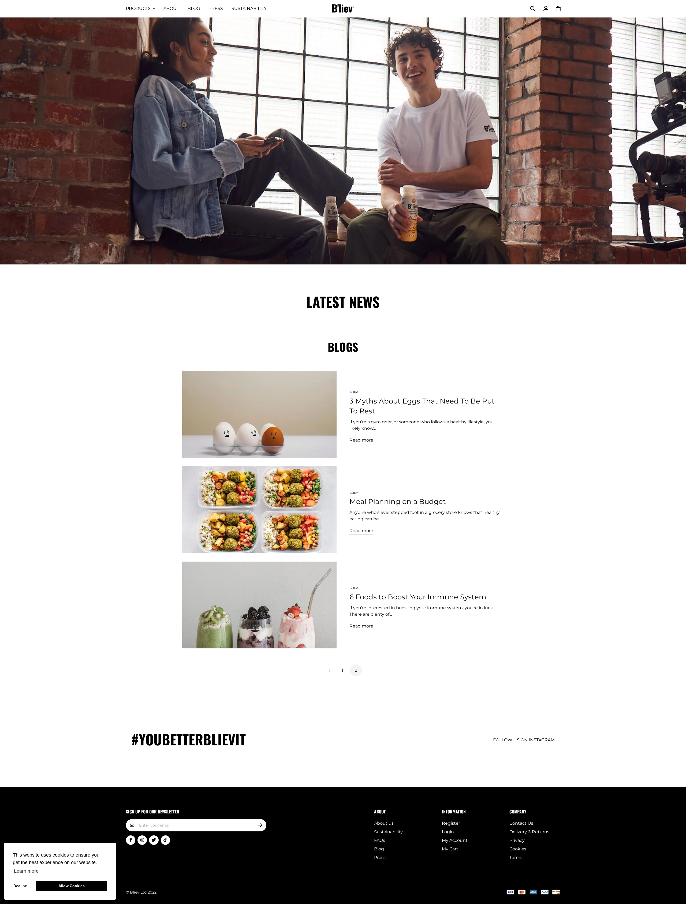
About (171, 8)
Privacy (517, 840)
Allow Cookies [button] (71, 886)
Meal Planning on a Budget (397, 501)
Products (138, 8)
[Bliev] (343, 9)
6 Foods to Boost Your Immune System (417, 597)
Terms (516, 857)
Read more (361, 440)
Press (215, 8)
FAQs (379, 840)
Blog (194, 8)
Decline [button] (20, 886)
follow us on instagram (524, 739)
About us (384, 823)
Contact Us (521, 823)
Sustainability (249, 8)
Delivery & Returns (529, 831)
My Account (455, 840)
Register (451, 823)
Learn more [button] (26, 871)
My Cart (450, 848)
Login (448, 831)
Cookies (517, 848)
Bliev (353, 392)
